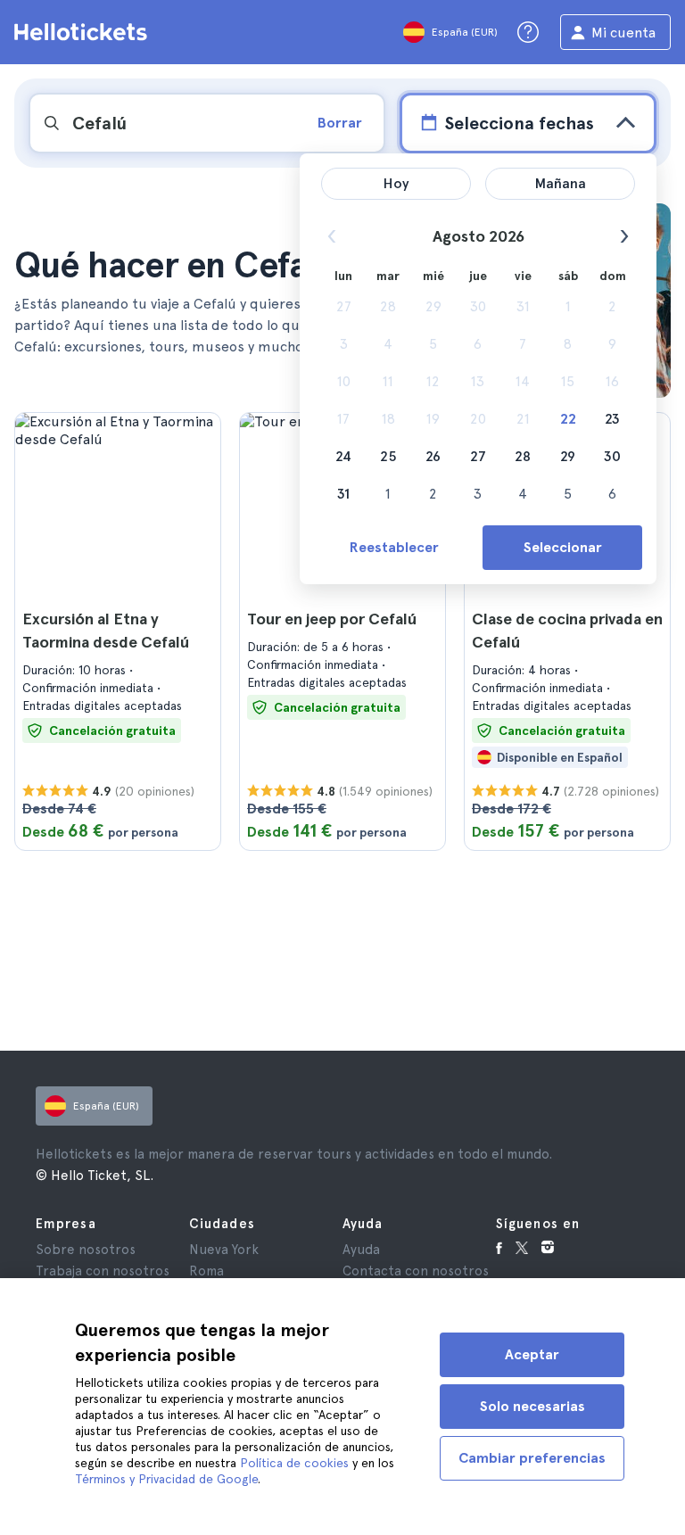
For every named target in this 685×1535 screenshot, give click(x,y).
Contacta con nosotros (415, 1271)
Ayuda (361, 1250)
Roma (206, 1271)
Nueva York (224, 1250)
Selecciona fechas (519, 123)
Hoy (396, 183)
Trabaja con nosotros (102, 1271)
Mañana (560, 183)
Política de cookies (294, 1463)
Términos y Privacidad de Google (166, 1479)
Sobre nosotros (86, 1250)
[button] (117, 631)
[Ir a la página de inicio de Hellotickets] (84, 32)
